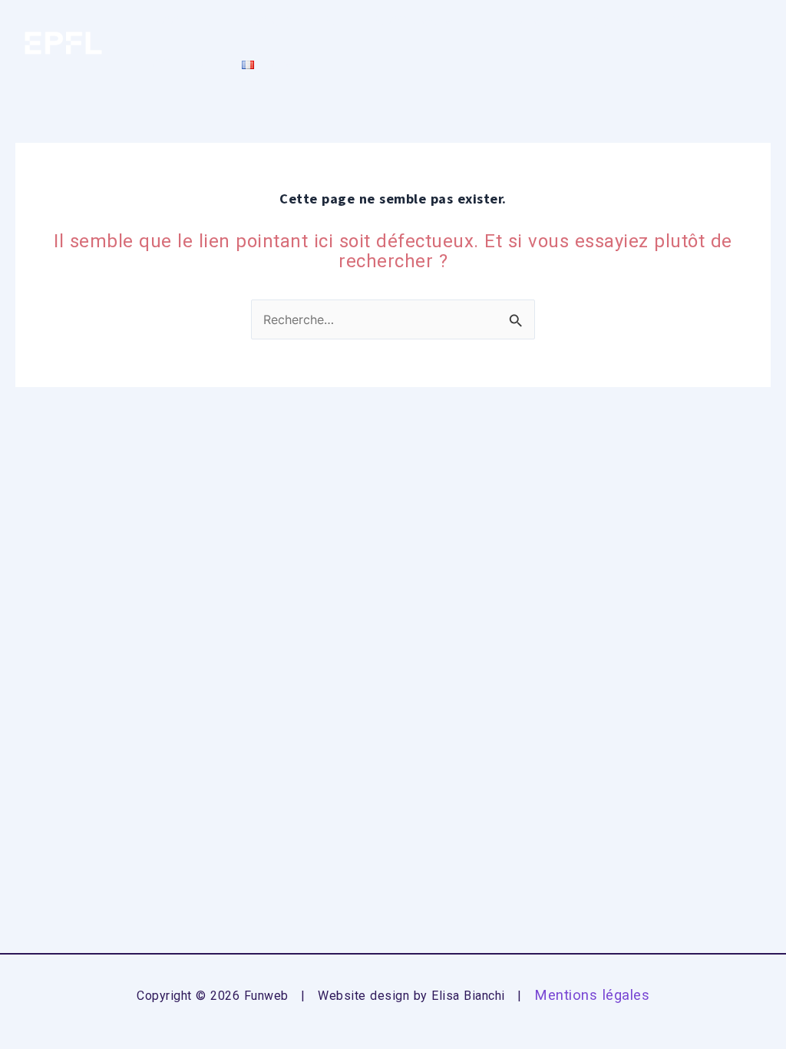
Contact (185, 64)
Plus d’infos (637, 21)
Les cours (397, 21)
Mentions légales (591, 995)
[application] (444, 21)
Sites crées (520, 21)
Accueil (181, 21)
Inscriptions (284, 21)
